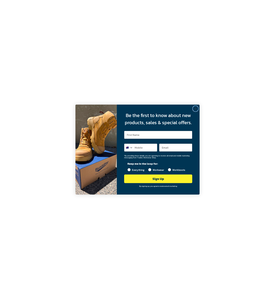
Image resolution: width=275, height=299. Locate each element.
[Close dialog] (195, 108)
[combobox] (128, 147)
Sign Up (158, 178)
